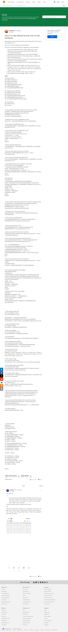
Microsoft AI (4, 610)
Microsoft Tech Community (27, 618)
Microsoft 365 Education (48, 595)
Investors (45, 618)
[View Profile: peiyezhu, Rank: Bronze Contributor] (7, 490)
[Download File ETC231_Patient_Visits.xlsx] (18, 476)
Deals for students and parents (49, 601)
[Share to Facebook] (36, 582)
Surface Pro (3, 589)
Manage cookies (19, 629)
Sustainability (46, 624)
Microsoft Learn (25, 614)
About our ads (47, 629)
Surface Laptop (4, 591)
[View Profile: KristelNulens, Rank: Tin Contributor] (6, 31)
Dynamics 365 (4, 614)
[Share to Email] (47, 582)
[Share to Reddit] (40, 582)
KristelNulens (12, 30)
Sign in (52, 36)
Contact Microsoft (9, 629)
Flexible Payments (26, 603)
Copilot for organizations (6, 595)
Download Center (25, 591)
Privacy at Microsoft (47, 616)
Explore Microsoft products (6, 601)
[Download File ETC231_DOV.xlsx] (30, 476)
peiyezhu (12, 489)
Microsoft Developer (26, 612)
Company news (46, 614)
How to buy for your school (48, 597)
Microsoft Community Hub (7, 5)
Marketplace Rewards (26, 622)
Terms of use (26, 629)
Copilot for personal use (5, 597)
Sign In (62, 2)
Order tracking (25, 597)
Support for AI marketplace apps (28, 616)
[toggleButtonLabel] (64, 6)
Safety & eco (37, 629)
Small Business (4, 624)
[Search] (54, 2)
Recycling (42, 629)
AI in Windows (4, 599)
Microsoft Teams (4, 620)
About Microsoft (46, 612)
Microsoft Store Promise (27, 601)
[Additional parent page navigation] (15, 6)
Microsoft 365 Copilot (5, 622)
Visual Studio (25, 624)
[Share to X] (38, 582)
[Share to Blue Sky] (42, 582)
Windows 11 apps (4, 603)
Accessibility (46, 622)
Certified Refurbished (26, 599)
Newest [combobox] (41, 485)
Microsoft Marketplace (26, 620)
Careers (45, 610)
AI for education (46, 603)
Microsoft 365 (19, 5)
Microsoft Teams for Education (49, 593)
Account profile (25, 589)
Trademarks (31, 629)
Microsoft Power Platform (6, 618)
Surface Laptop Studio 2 (5, 593)
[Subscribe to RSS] (45, 582)
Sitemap (3, 629)
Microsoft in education (47, 589)
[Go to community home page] (4, 2)
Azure (24, 610)
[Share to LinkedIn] (34, 582)
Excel (24, 5)
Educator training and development (50, 599)
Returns (24, 595)
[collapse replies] (3, 490)
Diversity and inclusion (47, 620)
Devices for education (47, 591)
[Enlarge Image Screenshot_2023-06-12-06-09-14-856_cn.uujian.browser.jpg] (18, 544)
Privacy (14, 629)
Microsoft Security (4, 612)
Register (58, 2)
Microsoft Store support (26, 593)
